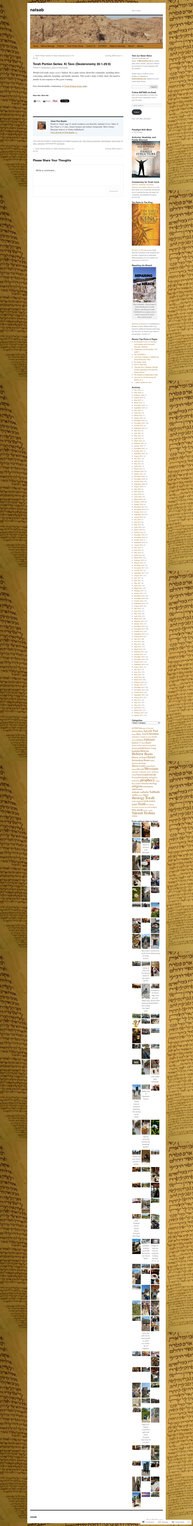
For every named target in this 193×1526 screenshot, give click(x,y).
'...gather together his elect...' (143, 382)
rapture (157, 781)
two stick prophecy (151, 807)
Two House (150, 804)
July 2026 (137, 390)
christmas (135, 736)
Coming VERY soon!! (114, 55)
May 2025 (137, 400)
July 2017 (137, 578)
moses (149, 772)
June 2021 (137, 461)
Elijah (133, 740)
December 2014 (139, 657)
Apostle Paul (150, 731)
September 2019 (139, 514)
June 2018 (137, 550)
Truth (142, 803)
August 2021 (138, 456)
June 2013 (137, 702)
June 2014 (137, 672)
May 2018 (137, 552)
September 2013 (139, 695)
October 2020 (138, 481)
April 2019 (137, 527)
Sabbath (154, 792)
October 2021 (138, 451)
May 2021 (137, 463)
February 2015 (139, 651)
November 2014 (139, 659)
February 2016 (139, 621)
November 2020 (139, 479)
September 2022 (139, 428)
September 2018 (139, 542)
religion (137, 786)
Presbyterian (136, 781)
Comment (113, 191)
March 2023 (138, 415)
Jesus (147, 760)
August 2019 (138, 517)
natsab (37, 9)
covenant (142, 737)
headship (136, 751)
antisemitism (137, 731)
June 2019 (137, 522)
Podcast (60, 46)
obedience (155, 772)
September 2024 (139, 408)
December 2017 (139, 565)
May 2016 (137, 613)
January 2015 (138, 654)
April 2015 (137, 646)
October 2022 (138, 425)
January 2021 (138, 474)
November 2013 (139, 690)
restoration (148, 786)
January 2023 (138, 418)
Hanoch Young (150, 748)
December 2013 (139, 687)
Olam (134, 774)
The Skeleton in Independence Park (146, 375)
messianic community (139, 772)
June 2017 (137, 580)
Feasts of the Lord (138, 745)
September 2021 (139, 453)
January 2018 (138, 563)
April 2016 (137, 616)
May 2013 (137, 705)
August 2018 (138, 545)
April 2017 (137, 585)
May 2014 (137, 674)
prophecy (147, 779)
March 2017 (138, 588)
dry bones (148, 737)
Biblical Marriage (47, 46)
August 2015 (138, 636)
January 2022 (138, 446)
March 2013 (138, 710)
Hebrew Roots (142, 753)
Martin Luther (139, 765)
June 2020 (137, 491)
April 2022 (137, 438)
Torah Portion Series (75, 46)
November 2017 (139, 568)
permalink (60, 143)
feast (143, 743)
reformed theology (149, 783)
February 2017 (139, 591)
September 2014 (139, 664)
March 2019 (138, 530)
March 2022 (138, 441)
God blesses (106, 141)
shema (140, 795)
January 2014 (138, 685)
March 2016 (138, 618)
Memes (140, 46)
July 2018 (137, 547)
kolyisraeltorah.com (139, 78)
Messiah (140, 769)
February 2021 (139, 471)
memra (134, 769)
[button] (136, 830)
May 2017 (137, 583)
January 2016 (138, 624)
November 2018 (139, 537)
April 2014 (137, 677)
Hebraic (144, 751)
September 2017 (139, 573)
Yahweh (137, 812)
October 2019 (138, 512)
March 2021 (138, 469)
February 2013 (139, 712)
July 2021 (137, 458)
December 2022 (139, 420)
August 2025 (138, 397)
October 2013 (138, 692)
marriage (142, 763)
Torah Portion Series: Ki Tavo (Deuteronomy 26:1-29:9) (72, 64)
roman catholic (140, 792)
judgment (135, 763)
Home (35, 46)
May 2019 (137, 524)
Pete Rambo (63, 67)
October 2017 (138, 570)
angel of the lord (147, 728)
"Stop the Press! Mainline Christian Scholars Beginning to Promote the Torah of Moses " (146, 369)
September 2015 (139, 634)
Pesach (134, 777)
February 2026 (139, 395)
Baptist (134, 734)
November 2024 (139, 405)
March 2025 (138, 402)
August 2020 (138, 486)
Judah (152, 760)
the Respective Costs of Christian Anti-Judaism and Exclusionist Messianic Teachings (145, 344)
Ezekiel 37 (136, 742)
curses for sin (77, 141)
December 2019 (139, 507)
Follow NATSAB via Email (144, 92)
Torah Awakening (137, 801)
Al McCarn (137, 727)
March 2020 (138, 499)
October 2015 (138, 631)
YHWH (134, 816)
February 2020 (139, 502)
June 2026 (137, 392)
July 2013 (137, 700)
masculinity (150, 766)
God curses (116, 141)
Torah (150, 797)
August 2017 (138, 575)
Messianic (151, 768)
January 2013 (138, 715)
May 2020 (137, 494)
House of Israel (139, 757)
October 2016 (138, 601)
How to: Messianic (140, 364)
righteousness (137, 789)
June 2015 (137, 641)
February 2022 (139, 443)
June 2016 (137, 611)
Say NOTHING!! (140, 354)
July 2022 (137, 430)
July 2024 (137, 410)
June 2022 (137, 433)
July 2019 (137, 519)
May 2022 (137, 436)
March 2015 (138, 649)
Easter (154, 736)
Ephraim (149, 739)
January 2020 (138, 504)
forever (134, 748)
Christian (153, 734)
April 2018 (137, 555)
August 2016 (138, 606)
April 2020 (137, 496)
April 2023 (137, 413)
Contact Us (91, 46)
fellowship (148, 745)
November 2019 (139, 509)
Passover (140, 774)
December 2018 (139, 535)
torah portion (149, 800)
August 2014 (138, 667)
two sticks (137, 810)
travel (134, 804)
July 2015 (137, 639)
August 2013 (138, 697)
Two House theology (138, 807)
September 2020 (139, 484)
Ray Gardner (136, 783)
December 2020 (139, 476)
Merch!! (131, 46)
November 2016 (139, 598)
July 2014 (137, 669)
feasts (148, 742)
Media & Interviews (117, 46)
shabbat (135, 794)
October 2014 (138, 662)
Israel (151, 757)
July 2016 (137, 608)
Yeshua (149, 812)
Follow (136, 112)
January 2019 (138, 532)
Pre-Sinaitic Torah (140, 362)
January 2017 (138, 593)
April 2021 (137, 466)
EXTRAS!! (102, 46)
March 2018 (138, 557)
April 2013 (137, 707)
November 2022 (139, 423)
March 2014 (138, 679)
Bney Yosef (141, 733)
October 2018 (138, 540)
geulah (141, 748)
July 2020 (137, 489)
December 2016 (139, 596)
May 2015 (137, 644)
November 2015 (139, 629)
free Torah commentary (91, 141)
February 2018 (139, 560)
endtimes (140, 739)
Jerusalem (137, 760)
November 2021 (139, 448)
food (154, 745)
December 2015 (139, 626)
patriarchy (41, 143)
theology (138, 797)
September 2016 (139, 603)
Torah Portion (57, 141)
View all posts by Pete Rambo (63, 132)
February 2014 (139, 682)
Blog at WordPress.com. (155, 1519)
